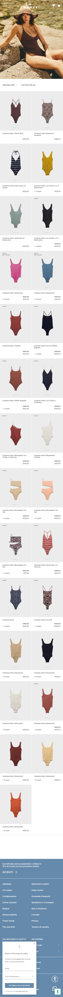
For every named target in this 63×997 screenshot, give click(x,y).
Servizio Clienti (40, 884)
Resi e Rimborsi (39, 908)
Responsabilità (9, 914)
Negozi (5, 908)
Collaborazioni (9, 896)
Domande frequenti (40, 896)
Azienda (6, 884)
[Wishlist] (53, 5)
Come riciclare (9, 902)
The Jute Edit (8, 927)
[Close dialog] (34, 943)
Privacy (34, 921)
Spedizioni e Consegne (42, 902)
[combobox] (19, 976)
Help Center (37, 890)
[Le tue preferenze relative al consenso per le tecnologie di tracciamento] (58, 992)
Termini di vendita (40, 927)
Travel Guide (8, 921)
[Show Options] (33, 976)
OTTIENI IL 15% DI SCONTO (19, 985)
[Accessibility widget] (55, 979)
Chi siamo (7, 890)
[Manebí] (31, 5)
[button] (13, 180)
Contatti (35, 914)
